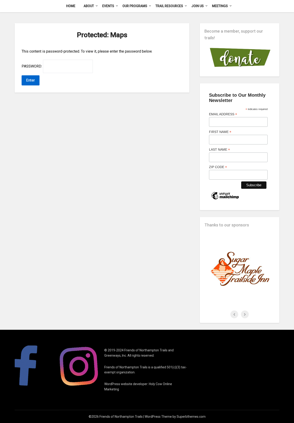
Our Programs (134, 6)
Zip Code (218, 167)
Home (70, 6)
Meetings (220, 6)
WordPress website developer (125, 384)
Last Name (219, 149)
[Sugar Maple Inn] (239, 269)
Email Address (223, 114)
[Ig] (79, 366)
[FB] (36, 366)
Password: (32, 66)
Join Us (197, 6)
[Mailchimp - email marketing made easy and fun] (225, 199)
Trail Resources (169, 6)
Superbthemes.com (191, 416)
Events (108, 6)
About (89, 6)
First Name (220, 132)
